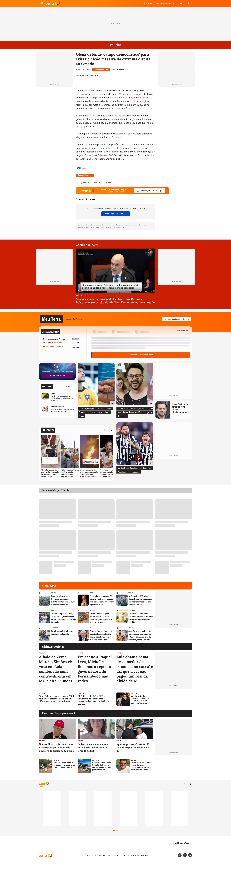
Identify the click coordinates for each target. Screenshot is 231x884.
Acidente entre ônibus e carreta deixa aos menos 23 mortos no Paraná (64, 765)
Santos (53, 610)
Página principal (53, 3)
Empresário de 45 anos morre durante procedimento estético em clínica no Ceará (141, 766)
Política (86, 182)
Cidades (42, 741)
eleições (144, 101)
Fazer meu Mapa (57, 375)
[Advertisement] (173, 699)
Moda (92, 593)
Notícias (108, 182)
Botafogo (54, 628)
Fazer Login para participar (115, 214)
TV (90, 628)
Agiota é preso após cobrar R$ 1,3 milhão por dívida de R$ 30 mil (133, 747)
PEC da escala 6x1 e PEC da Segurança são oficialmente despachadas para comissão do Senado (93, 700)
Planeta (53, 593)
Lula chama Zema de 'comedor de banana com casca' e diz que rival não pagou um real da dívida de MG (134, 669)
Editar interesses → (183, 330)
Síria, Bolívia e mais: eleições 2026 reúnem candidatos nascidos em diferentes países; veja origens (56, 699)
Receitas (131, 610)
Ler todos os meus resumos (141, 354)
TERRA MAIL (148, 3)
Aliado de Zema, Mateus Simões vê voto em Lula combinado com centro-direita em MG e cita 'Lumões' (56, 669)
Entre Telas (94, 610)
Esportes (95, 760)
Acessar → (70, 386)
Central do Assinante (165, 3)
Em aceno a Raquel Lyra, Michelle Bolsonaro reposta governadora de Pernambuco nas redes (95, 669)
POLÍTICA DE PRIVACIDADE (137, 855)
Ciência (131, 628)
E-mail (181, 3)
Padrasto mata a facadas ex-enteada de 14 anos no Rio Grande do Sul (93, 747)
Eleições (97, 182)
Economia (131, 593)
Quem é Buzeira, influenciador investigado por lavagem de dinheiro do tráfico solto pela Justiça (56, 748)
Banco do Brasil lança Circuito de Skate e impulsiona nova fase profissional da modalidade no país (101, 766)
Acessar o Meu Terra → (74, 319)
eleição (132, 97)
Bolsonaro (102, 155)
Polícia (119, 741)
